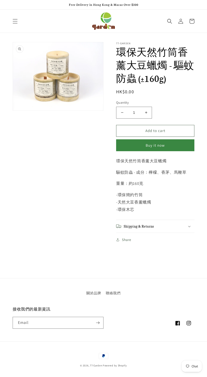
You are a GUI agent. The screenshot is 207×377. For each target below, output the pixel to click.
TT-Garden (96, 365)
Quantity (122, 102)
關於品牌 (93, 293)
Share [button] (126, 239)
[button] (15, 21)
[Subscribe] (97, 323)
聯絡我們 (113, 293)
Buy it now (155, 145)
